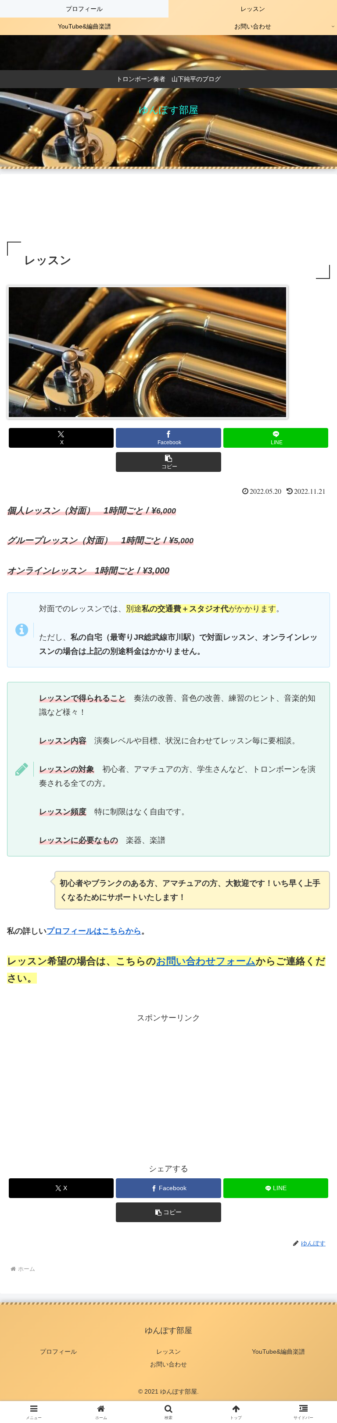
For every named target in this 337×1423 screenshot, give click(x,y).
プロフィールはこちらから (94, 931)
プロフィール (58, 1351)
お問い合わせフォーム (206, 961)
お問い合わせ (168, 1364)
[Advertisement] (168, 208)
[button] (168, 462)
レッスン (168, 1351)
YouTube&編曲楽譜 (278, 1351)
